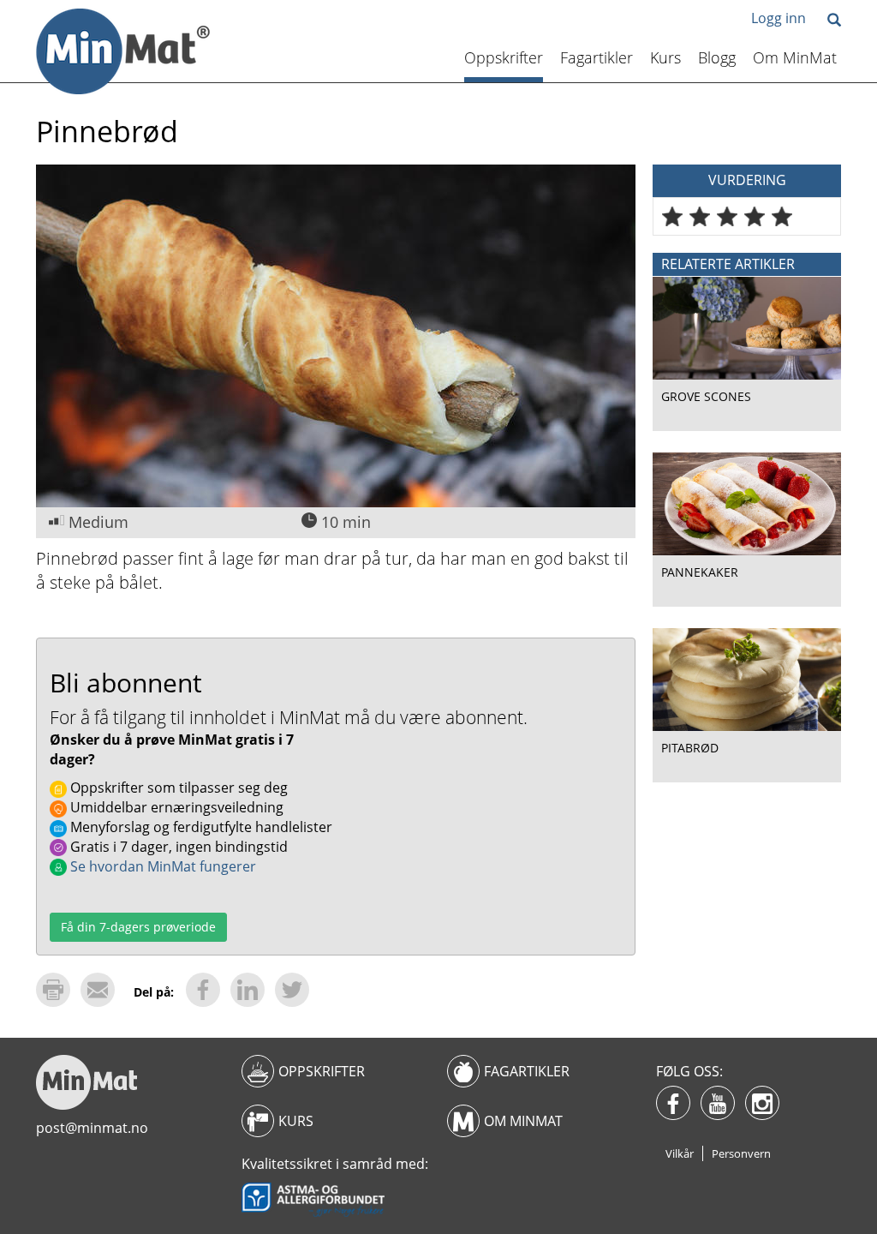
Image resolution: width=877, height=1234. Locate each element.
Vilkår (679, 1153)
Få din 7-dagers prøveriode (138, 927)
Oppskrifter (503, 57)
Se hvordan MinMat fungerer (161, 866)
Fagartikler (596, 57)
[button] (834, 21)
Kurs (665, 57)
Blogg (717, 57)
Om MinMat (795, 57)
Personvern (741, 1153)
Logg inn (778, 18)
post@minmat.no (92, 1127)
